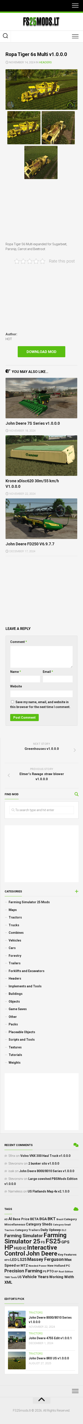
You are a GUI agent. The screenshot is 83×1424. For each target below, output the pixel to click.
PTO (50, 1271)
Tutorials (15, 1055)
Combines (16, 932)
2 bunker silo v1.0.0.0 (43, 1163)
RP (56, 1271)
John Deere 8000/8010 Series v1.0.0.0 (46, 1171)
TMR (7, 1277)
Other (13, 1017)
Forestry (15, 955)
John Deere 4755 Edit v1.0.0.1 (50, 1338)
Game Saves (18, 1009)
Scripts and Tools (22, 1039)
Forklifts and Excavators (26, 971)
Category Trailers (27, 1230)
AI (10, 1219)
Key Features (67, 1254)
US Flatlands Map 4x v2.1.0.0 (48, 1191)
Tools (13, 1277)
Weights (15, 1062)
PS (44, 1271)
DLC (64, 1230)
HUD (18, 1248)
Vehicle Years (35, 1276)
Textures (15, 1047)
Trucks (14, 925)
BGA (43, 1219)
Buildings (16, 994)
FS (43, 1242)
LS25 (22, 1259)
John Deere (41, 1253)
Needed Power (38, 1265)
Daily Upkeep (51, 1230)
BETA (34, 1219)
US (19, 1277)
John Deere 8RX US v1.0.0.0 (49, 1358)
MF (18, 1265)
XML (8, 1282)
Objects (14, 1001)
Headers (45, 62)
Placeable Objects (22, 1032)
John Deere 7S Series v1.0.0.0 (33, 423)
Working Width (61, 1277)
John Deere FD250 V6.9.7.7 (30, 544)
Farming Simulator (23, 1235)
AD (6, 1219)
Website (16, 686)
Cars (12, 948)
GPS (65, 1242)
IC (24, 1248)
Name (15, 671)
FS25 (53, 1241)
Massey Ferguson (45, 1259)
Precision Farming (23, 1270)
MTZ (24, 1265)
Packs (13, 1024)
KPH (7, 1260)
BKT (52, 1218)
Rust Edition (66, 1271)
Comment (18, 642)
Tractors (15, 917)
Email (48, 671)
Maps (13, 910)
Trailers (15, 963)
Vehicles (15, 940)
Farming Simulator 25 (35, 1238)
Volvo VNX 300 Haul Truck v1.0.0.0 (45, 1156)
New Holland (56, 1265)
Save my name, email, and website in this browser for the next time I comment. (40, 704)
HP (8, 1247)
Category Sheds (39, 1224)
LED (13, 1260)
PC (68, 1265)
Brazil (59, 1219)
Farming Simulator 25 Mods (29, 902)
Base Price (21, 1219)
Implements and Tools (25, 986)
